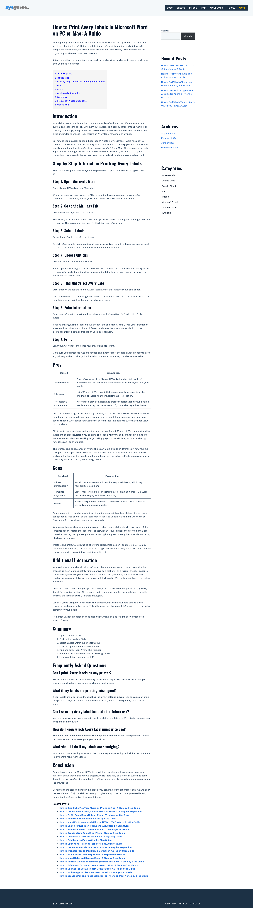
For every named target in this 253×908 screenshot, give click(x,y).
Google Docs (168, 180)
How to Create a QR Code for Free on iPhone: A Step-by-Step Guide (95, 847)
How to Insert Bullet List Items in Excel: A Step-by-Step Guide (92, 858)
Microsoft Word (169, 207)
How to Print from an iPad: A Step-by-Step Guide (85, 840)
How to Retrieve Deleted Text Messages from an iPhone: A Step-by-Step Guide (101, 861)
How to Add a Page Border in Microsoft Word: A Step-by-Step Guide (95, 872)
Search (165, 30)
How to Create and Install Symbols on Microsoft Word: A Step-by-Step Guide (100, 811)
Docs (170, 8)
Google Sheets (169, 186)
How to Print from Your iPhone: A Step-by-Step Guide (87, 818)
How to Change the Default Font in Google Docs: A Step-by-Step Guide (97, 869)
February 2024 (168, 138)
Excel (231, 8)
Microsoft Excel (170, 202)
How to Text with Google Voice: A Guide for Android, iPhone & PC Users (177, 94)
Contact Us (195, 904)
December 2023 (169, 147)
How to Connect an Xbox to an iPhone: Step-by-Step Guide (90, 836)
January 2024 (168, 143)
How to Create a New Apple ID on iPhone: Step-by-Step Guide (92, 833)
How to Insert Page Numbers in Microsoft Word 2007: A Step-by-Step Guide (99, 822)
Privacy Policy (170, 904)
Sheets (181, 8)
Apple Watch (217, 8)
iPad (203, 8)
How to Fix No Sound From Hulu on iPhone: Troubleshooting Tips (94, 815)
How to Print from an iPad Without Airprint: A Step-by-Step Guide (94, 829)
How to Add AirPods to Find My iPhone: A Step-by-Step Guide (92, 854)
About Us (183, 904)
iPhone (193, 8)
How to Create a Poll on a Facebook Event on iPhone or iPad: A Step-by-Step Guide (103, 876)
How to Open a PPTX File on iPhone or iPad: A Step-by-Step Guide (94, 826)
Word (242, 8)
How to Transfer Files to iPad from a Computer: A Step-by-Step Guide (96, 851)
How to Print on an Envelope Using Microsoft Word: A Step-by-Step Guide (98, 865)
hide (69, 74)
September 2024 (170, 133)
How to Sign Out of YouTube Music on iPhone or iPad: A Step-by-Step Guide (99, 808)
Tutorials (166, 213)
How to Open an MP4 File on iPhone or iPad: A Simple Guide (90, 844)
